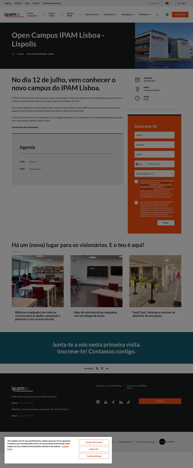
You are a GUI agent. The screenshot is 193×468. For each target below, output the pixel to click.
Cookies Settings (94, 456)
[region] (58, 449)
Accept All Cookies (94, 442)
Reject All (94, 449)
